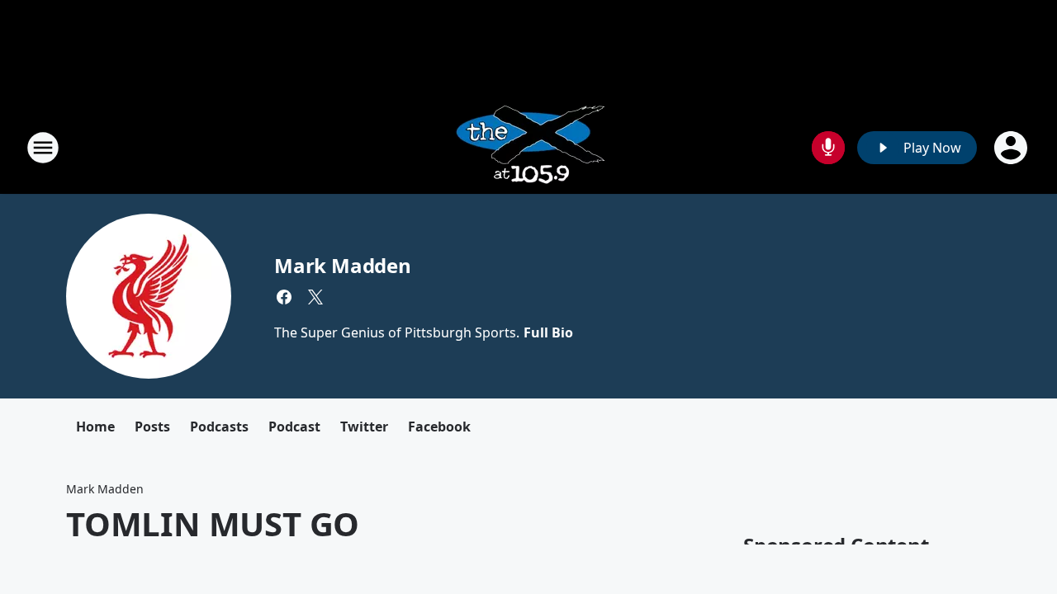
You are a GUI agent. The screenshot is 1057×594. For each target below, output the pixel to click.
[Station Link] (528, 147)
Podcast (294, 426)
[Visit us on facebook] (284, 297)
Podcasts (219, 426)
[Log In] (1012, 147)
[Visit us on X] (315, 297)
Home (95, 426)
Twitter (364, 426)
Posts (152, 426)
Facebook (439, 426)
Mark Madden (342, 265)
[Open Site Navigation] (42, 147)
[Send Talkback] (828, 147)
